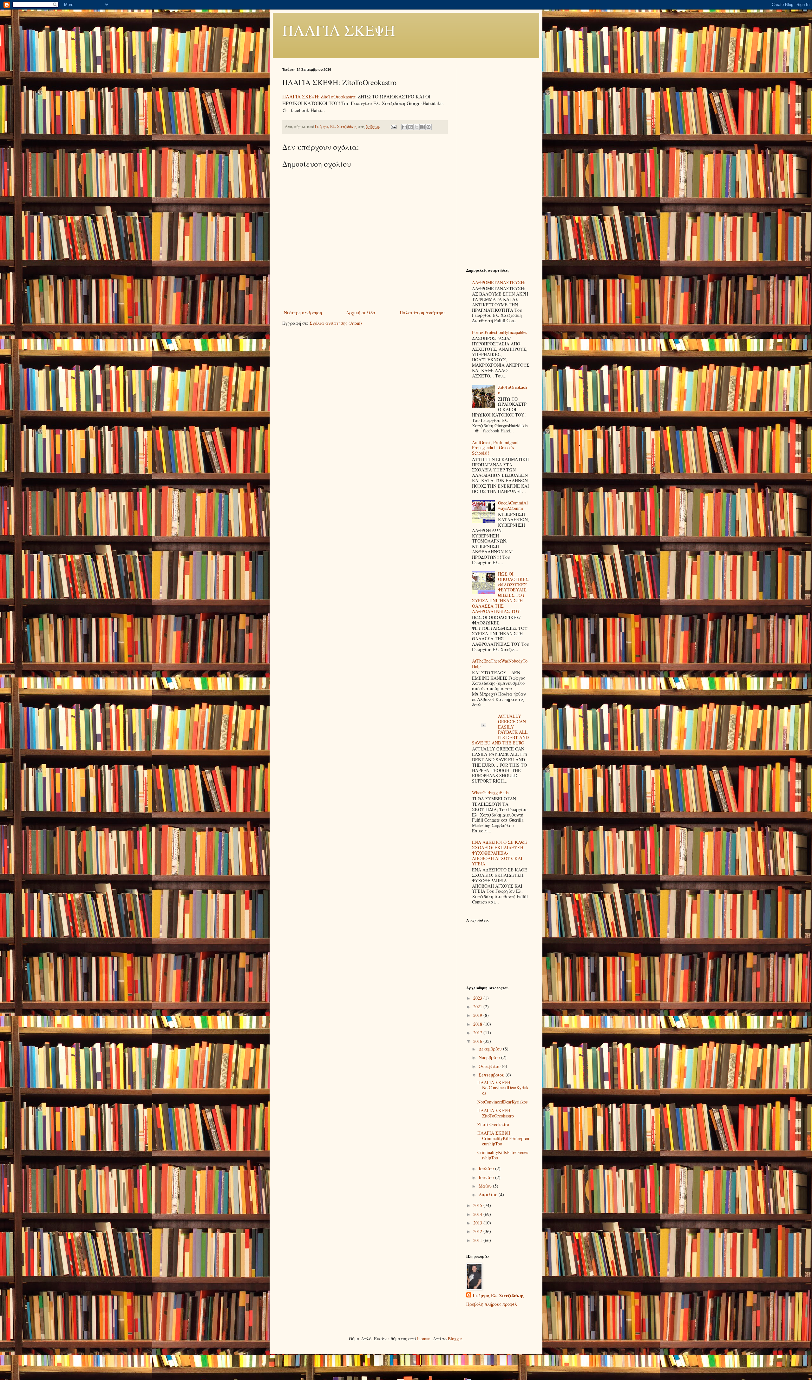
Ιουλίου (487, 1168)
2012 (478, 1231)
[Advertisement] (498, 163)
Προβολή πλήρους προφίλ (491, 1304)
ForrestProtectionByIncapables (499, 332)
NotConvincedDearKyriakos (502, 1102)
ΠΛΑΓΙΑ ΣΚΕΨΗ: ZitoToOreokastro (318, 96)
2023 (478, 998)
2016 (478, 1041)
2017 (478, 1033)
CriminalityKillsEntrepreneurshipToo (502, 1155)
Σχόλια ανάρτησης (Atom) (336, 323)
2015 (478, 1205)
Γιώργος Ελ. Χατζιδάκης (498, 1295)
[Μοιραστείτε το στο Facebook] (422, 127)
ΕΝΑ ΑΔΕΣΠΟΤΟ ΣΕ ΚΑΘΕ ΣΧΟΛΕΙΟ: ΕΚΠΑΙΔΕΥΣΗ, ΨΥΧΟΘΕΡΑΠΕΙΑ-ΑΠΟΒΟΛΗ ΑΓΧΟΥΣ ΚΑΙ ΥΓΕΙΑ (499, 852)
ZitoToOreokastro (512, 390)
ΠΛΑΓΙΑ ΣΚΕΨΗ (338, 30)
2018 (478, 1024)
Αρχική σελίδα (361, 313)
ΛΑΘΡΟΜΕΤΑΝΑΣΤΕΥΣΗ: (498, 282)
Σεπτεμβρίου (492, 1075)
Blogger (455, 1339)
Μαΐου (486, 1186)
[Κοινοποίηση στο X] (416, 127)
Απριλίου (489, 1194)
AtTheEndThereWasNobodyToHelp (499, 663)
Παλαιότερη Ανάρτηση (423, 313)
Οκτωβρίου (490, 1066)
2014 (478, 1214)
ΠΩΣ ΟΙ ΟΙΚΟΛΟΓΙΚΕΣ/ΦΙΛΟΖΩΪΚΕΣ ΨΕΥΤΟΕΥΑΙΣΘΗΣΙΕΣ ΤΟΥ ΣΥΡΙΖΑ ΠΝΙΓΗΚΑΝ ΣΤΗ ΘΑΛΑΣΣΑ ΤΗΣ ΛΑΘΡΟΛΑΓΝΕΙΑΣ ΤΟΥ (500, 592)
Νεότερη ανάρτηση (303, 313)
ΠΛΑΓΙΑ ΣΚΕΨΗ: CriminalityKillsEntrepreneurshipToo (503, 1138)
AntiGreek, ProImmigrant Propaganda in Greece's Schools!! (495, 447)
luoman (423, 1339)
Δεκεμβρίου (491, 1049)
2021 (478, 1006)
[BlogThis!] (410, 127)
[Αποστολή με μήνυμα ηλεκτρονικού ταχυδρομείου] (404, 127)
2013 (478, 1223)
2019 (478, 1015)
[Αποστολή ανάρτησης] (393, 126)
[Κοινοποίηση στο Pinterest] (428, 127)
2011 (478, 1240)
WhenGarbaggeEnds (490, 793)
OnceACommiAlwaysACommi (513, 505)
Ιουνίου (487, 1177)
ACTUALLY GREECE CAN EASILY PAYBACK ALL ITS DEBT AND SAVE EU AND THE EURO (500, 729)
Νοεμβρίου (490, 1057)
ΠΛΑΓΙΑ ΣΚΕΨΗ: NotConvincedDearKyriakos (502, 1087)
